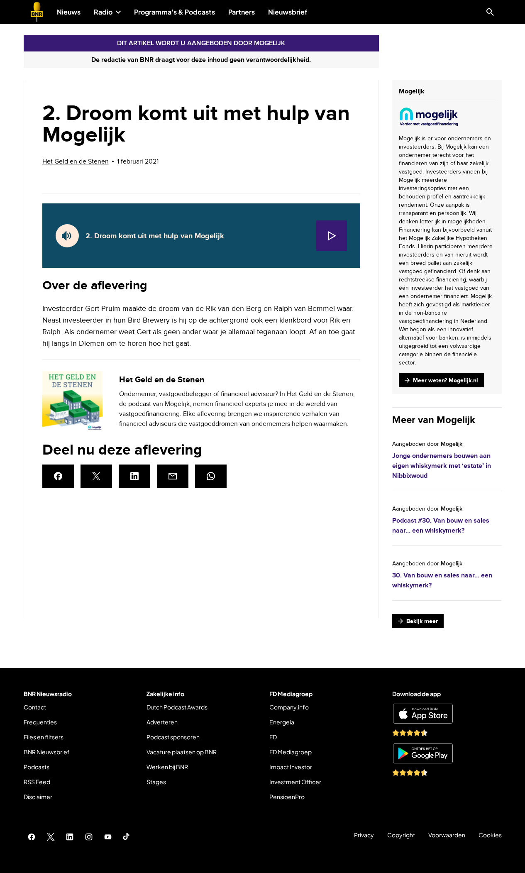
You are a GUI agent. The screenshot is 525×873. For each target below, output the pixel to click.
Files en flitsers (43, 737)
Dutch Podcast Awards (177, 707)
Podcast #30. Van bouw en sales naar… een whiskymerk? (440, 525)
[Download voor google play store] (423, 753)
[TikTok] (127, 837)
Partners (241, 11)
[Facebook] (31, 837)
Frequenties (40, 722)
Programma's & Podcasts (174, 11)
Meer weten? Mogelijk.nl (441, 381)
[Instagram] (89, 837)
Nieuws (69, 11)
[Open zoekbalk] (490, 12)
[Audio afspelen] (331, 235)
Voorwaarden (446, 835)
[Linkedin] (70, 837)
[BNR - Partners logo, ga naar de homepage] (37, 12)
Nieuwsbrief (288, 11)
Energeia (281, 722)
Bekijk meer (421, 622)
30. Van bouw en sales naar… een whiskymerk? (442, 580)
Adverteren (162, 722)
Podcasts (36, 766)
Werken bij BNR (167, 766)
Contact (35, 707)
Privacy (364, 835)
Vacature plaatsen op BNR (182, 752)
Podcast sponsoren (173, 737)
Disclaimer (38, 796)
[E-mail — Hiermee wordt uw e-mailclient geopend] (172, 476)
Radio (103, 11)
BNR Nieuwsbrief (47, 752)
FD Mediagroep (290, 752)
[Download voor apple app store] (423, 713)
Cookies (490, 835)
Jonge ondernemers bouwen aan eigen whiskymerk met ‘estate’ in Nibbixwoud (441, 465)
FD (273, 737)
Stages (156, 781)
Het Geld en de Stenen (75, 161)
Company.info (289, 707)
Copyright (401, 835)
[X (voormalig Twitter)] (51, 837)
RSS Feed (37, 781)
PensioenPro (287, 796)
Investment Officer (295, 781)
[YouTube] (108, 837)
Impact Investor (290, 766)
